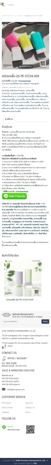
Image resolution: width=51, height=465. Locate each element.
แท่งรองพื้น (19, 15)
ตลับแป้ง (36, 227)
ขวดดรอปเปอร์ (38, 222)
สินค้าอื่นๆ (43, 233)
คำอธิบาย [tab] (9, 119)
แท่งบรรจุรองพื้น (8, 99)
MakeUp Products (8, 15)
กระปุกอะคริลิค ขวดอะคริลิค (21, 219)
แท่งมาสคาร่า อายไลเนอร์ (28, 230)
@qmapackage (24, 81)
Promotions (6, 403)
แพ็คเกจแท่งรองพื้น (21, 102)
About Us (29, 403)
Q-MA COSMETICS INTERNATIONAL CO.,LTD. (19, 331)
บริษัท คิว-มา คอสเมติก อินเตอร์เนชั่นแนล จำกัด (21, 204)
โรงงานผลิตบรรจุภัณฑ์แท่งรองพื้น (27, 105)
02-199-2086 (9, 363)
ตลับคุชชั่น (15, 227)
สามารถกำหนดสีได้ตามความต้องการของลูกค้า (20, 84)
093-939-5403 (7, 378)
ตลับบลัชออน (26, 227)
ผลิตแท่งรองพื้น (42, 96)
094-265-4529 (7, 384)
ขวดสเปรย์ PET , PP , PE (12, 224)
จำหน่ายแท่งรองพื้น (33, 93)
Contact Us (30, 408)
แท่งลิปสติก (17, 233)
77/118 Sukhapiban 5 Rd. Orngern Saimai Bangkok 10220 (25, 336)
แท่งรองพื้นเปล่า (32, 99)
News (28, 412)
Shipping (5, 412)
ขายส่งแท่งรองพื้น (18, 93)
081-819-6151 (7, 381)
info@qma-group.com (16, 389)
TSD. (35, 463)
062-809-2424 (21, 366)
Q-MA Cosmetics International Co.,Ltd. (30, 460)
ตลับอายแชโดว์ (11, 230)
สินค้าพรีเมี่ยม (28, 233)
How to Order (7, 408)
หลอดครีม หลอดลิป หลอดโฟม (35, 224)
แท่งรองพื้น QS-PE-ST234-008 (22, 132)
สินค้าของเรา (7, 12)
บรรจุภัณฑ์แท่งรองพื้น (26, 96)
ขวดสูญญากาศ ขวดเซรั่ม (21, 222)
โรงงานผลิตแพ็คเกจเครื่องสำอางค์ (28, 108)
